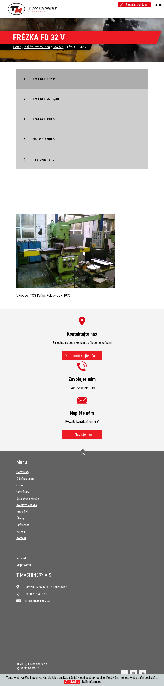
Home (17, 47)
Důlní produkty (25, 479)
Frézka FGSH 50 (44, 119)
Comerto (33, 668)
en (156, 5)
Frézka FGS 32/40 (46, 99)
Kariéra (20, 531)
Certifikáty (22, 472)
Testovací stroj (44, 159)
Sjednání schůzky (136, 5)
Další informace (91, 682)
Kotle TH (22, 512)
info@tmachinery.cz (37, 601)
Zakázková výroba (27, 498)
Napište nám (84, 434)
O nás (19, 485)
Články (20, 518)
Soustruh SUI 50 (44, 139)
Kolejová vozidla (26, 505)
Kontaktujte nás (83, 356)
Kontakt (21, 538)
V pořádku (72, 681)
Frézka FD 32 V (44, 79)
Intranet (21, 558)
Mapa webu (23, 565)
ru (160, 5)
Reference (23, 525)
